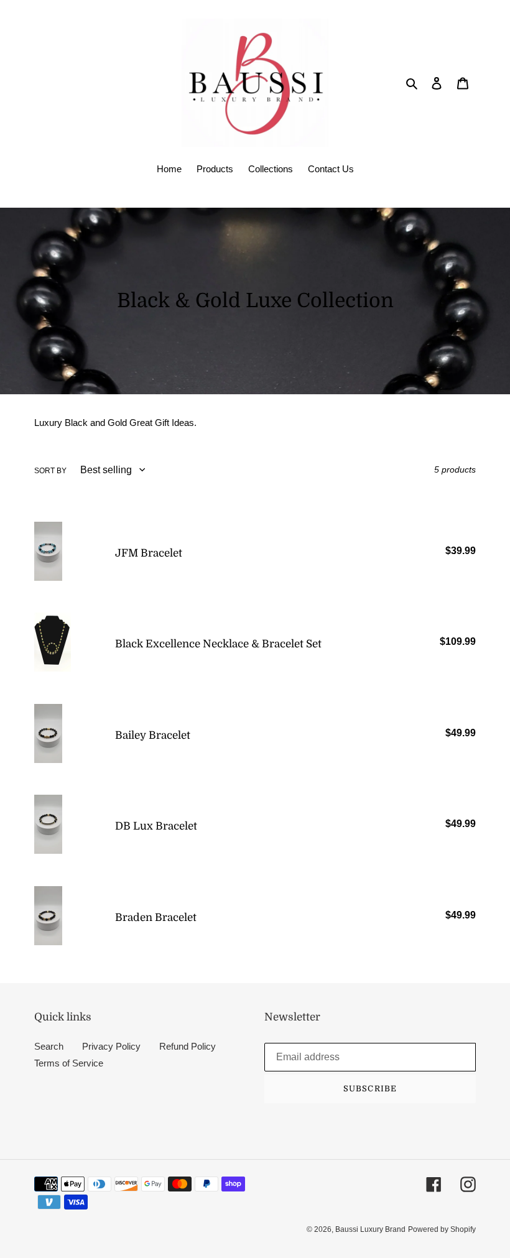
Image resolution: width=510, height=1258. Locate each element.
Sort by (50, 470)
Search (48, 1046)
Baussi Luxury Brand (370, 1229)
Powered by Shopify (442, 1229)
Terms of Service (68, 1063)
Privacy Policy (111, 1046)
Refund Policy (187, 1046)
